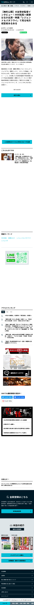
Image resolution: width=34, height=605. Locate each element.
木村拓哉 (4, 238)
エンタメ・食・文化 (7, 6)
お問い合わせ (4, 592)
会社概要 (3, 571)
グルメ (17, 6)
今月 (11, 312)
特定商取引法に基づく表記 (8, 584)
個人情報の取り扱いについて (8, 579)
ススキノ (23, 6)
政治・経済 (15, 603)
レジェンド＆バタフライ (24, 238)
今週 (7, 312)
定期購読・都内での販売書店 (17, 561)
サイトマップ (4, 596)
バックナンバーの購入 (17, 555)
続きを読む (17, 95)
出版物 (3, 575)
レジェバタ (4, 241)
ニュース (5, 603)
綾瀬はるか (11, 238)
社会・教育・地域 (24, 603)
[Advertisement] (17, 118)
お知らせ (4, 479)
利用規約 (3, 588)
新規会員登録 (17, 511)
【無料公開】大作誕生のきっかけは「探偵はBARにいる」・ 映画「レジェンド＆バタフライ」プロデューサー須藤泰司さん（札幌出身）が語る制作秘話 (24, 159)
